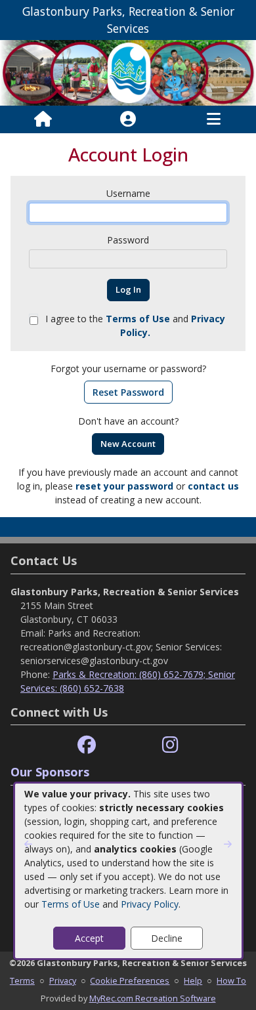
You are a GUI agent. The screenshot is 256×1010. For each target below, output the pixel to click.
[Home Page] (43, 119)
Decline (166, 938)
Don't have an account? (128, 421)
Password (128, 240)
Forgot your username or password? (128, 368)
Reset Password (128, 392)
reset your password (124, 486)
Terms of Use (70, 904)
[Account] (128, 119)
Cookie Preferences (129, 980)
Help (193, 980)
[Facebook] (86, 745)
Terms (22, 980)
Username (128, 193)
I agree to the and (135, 325)
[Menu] (214, 119)
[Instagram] (170, 745)
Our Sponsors (50, 772)
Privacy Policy (150, 904)
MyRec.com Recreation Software (152, 998)
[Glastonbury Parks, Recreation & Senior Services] (128, 71)
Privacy (62, 980)
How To (231, 980)
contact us (213, 486)
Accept (89, 938)
